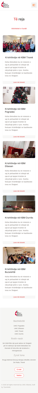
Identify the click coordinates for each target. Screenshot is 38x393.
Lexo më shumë (19, 82)
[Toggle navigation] (34, 5)
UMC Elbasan (19, 328)
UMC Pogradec (19, 326)
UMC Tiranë (19, 331)
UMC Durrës (19, 334)
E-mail (19, 369)
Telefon (19, 375)
